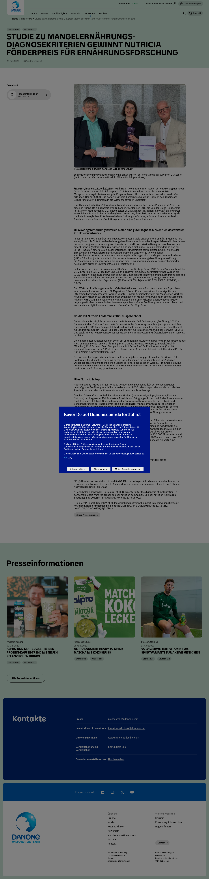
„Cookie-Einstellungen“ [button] (75, 446)
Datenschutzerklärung (93, 449)
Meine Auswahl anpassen (127, 469)
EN (70, 458)
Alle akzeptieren (78, 469)
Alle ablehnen (100, 469)
